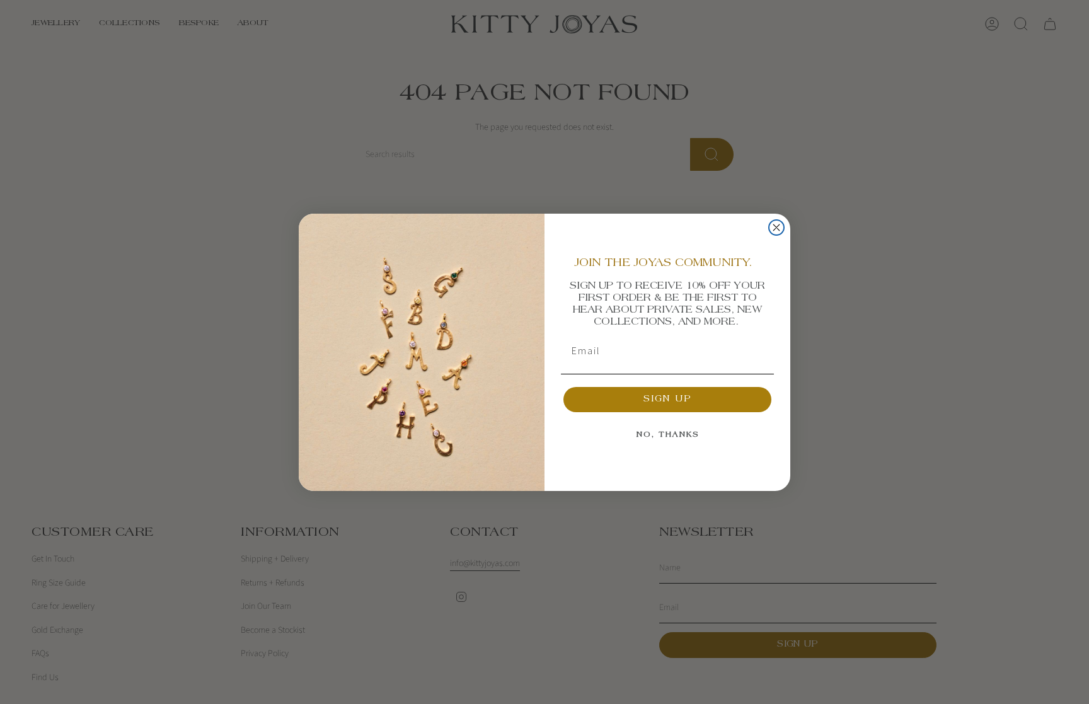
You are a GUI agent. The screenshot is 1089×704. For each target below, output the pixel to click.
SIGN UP (667, 399)
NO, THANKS (668, 435)
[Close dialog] (776, 227)
